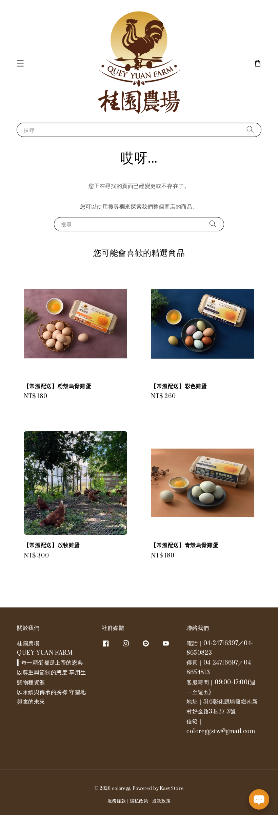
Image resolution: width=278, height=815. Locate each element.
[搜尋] (250, 129)
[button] (20, 63)
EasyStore (171, 788)
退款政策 (161, 801)
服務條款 (116, 801)
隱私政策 (139, 801)
